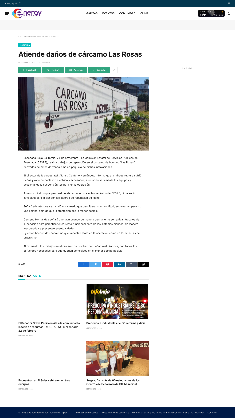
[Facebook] (7, 167)
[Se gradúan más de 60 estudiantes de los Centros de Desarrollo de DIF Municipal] (117, 358)
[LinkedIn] (7, 181)
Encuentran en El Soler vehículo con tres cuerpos (44, 382)
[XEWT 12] (26, 13)
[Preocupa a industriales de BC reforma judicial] (117, 301)
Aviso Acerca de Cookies (114, 412)
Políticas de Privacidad (87, 412)
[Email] (7, 195)
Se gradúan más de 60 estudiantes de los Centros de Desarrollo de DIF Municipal (113, 382)
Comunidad (127, 13)
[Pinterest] (7, 188)
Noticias (25, 45)
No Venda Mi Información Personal (169, 412)
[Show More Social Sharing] (114, 70)
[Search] (228, 3)
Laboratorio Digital (58, 412)
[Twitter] (7, 174)
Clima (144, 13)
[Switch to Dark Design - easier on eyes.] (228, 13)
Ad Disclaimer (197, 412)
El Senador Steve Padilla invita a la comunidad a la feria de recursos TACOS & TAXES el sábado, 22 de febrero (49, 327)
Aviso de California (139, 412)
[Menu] (7, 13)
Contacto (212, 412)
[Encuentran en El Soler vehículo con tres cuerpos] (49, 358)
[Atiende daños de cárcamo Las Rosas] (83, 114)
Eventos (108, 13)
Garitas (92, 13)
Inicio (20, 36)
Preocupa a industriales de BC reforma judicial (116, 323)
